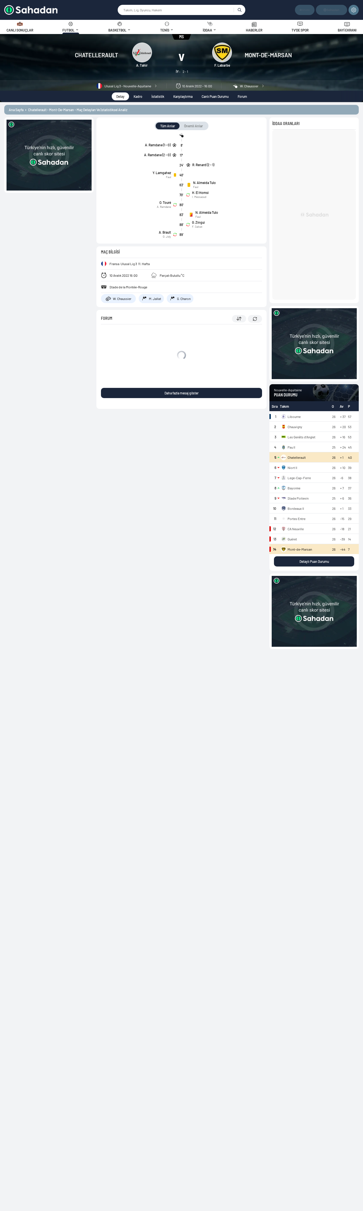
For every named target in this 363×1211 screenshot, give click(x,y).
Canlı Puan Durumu (215, 96)
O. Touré (165, 202)
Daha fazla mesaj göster (181, 393)
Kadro (138, 96)
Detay (120, 96)
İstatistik (157, 96)
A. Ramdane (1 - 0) (157, 145)
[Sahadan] (60, 10)
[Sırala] (239, 318)
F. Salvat (197, 226)
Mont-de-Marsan (268, 55)
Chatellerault (96, 55)
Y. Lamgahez (162, 173)
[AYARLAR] (354, 10)
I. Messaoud (199, 196)
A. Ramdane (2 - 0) (157, 155)
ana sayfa (16, 110)
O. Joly (167, 236)
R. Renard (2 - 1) (203, 165)
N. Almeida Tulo (204, 183)
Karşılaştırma (183, 96)
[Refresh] (255, 319)
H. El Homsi (200, 193)
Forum (242, 96)
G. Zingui (198, 222)
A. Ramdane (164, 206)
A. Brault (165, 232)
